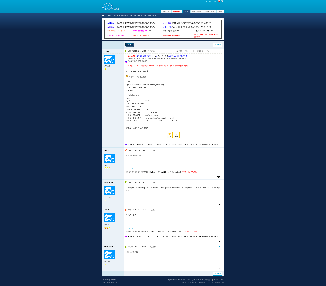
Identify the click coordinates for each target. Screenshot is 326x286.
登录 (210, 1)
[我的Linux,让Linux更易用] (177, 280)
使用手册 (209, 23)
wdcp (154, 56)
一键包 (165, 56)
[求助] (127, 71)
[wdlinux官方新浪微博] (219, 1)
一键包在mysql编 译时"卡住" (203, 31)
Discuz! (113, 280)
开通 (149, 31)
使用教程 (151, 23)
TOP (218, 177)
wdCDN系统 (196, 11)
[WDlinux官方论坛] (110, 10)
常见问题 (145, 23)
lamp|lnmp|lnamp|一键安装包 (131, 16)
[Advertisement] (174, 68)
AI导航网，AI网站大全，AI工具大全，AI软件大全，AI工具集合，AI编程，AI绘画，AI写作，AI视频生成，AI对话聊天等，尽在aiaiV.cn (173, 145)
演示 (139, 23)
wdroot (106, 51)
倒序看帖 (200, 51)
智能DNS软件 (210, 11)
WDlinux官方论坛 (111, 16)
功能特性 (122, 23)
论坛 (186, 11)
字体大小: (188, 51)
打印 (180, 51)
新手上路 (107, 66)
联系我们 (208, 280)
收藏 (169, 137)
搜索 (220, 11)
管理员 (106, 165)
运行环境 (128, 23)
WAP (222, 280)
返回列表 (218, 45)
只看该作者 (152, 51)
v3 (155, 172)
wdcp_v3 (160, 56)
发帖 (130, 45)
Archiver (216, 280)
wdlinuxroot (108, 182)
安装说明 (135, 23)
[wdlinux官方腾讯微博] (222, 1)
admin (106, 150)
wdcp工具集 (177, 172)
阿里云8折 (176, 11)
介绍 (116, 23)
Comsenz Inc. (114, 282)
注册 (205, 1)
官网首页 (166, 11)
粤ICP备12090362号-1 (195, 280)
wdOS (164, 172)
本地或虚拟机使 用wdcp (171, 31)
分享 (176, 137)
